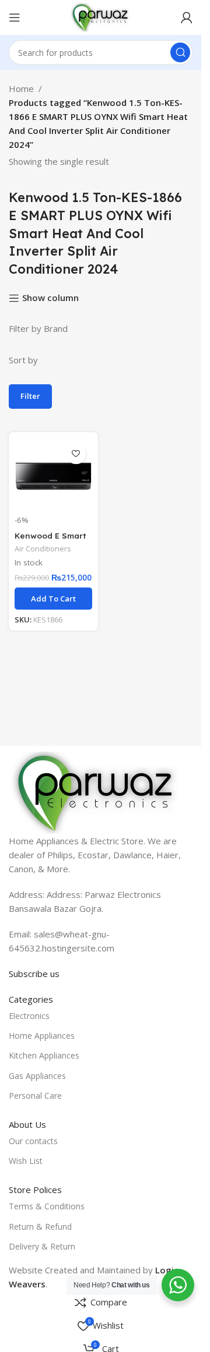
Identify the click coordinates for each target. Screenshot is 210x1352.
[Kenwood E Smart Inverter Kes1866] (53, 476)
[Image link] (96, 792)
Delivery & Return (42, 1246)
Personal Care (35, 1095)
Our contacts (33, 1140)
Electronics (29, 1015)
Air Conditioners (43, 548)
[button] (53, 598)
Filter (30, 396)
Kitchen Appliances (44, 1055)
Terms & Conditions (47, 1206)
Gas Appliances (37, 1075)
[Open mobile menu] (14, 17)
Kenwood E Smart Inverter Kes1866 (50, 540)
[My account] (186, 17)
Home (21, 88)
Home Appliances (42, 1035)
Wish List (26, 1160)
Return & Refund (40, 1226)
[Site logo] (100, 16)
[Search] (180, 52)
